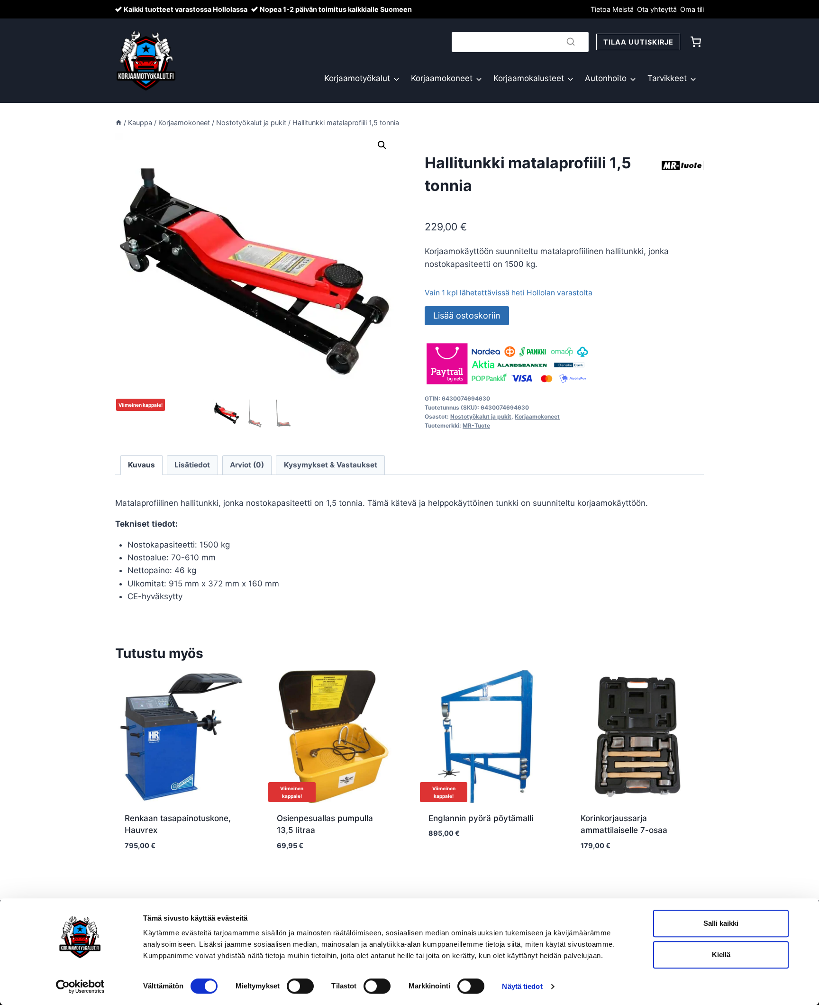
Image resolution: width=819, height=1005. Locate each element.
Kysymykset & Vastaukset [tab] (330, 464)
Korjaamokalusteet (528, 78)
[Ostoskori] (696, 42)
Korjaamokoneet (442, 78)
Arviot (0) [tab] (247, 464)
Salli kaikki (720, 923)
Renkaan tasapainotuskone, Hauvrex (178, 824)
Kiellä (721, 954)
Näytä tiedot (522, 986)
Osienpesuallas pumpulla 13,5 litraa (325, 824)
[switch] (300, 986)
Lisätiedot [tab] (192, 464)
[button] (382, 145)
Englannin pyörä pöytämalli (480, 818)
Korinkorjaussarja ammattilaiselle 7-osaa (624, 824)
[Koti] (118, 123)
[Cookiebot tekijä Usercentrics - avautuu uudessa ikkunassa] (80, 986)
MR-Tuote (476, 425)
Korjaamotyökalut (357, 78)
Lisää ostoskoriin (466, 315)
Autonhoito (606, 78)
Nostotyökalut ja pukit (480, 416)
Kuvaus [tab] (141, 464)
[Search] (570, 42)
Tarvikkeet (667, 78)
